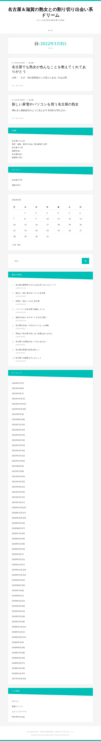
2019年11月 (17, 575)
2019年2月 (16, 616)
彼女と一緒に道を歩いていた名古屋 (30, 293)
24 (47, 230)
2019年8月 (16, 585)
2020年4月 (16, 549)
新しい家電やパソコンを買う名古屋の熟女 (45, 104)
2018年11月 (17, 632)
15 (25, 225)
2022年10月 (17, 409)
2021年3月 (16, 492)
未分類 (31, 63)
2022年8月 (16, 419)
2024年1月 (16, 383)
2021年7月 (16, 471)
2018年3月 (16, 663)
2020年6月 (16, 538)
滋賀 (14, 185)
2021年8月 (16, 466)
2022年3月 (16, 445)
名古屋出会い (17, 154)
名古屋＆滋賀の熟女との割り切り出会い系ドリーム (50, 12)
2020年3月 (16, 554)
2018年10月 (17, 637)
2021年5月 (16, 481)
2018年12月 (17, 627)
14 (14, 225)
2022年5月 (16, 435)
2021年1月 (16, 502)
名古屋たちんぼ (18, 141)
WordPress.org (18, 717)
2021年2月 (16, 497)
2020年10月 (17, 518)
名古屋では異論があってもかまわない (31, 341)
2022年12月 (17, 398)
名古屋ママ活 (17, 147)
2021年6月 (16, 476)
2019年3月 (16, 611)
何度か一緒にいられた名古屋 (28, 301)
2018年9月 (16, 642)
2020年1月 (16, 564)
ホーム (50, 30)
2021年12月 (17, 461)
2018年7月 (16, 653)
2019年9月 (16, 580)
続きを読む (20, 86)
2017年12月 (17, 678)
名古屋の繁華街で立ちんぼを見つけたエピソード (36, 285)
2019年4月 (16, 606)
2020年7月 (16, 533)
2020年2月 (16, 559)
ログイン (15, 701)
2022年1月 (16, 455)
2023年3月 (16, 393)
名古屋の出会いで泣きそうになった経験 (32, 325)
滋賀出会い (16, 151)
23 (36, 230)
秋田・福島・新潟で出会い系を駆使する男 (29, 144)
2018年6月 (16, 658)
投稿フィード (17, 706)
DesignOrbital (48, 735)
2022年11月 (17, 404)
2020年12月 (17, 507)
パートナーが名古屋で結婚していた (30, 309)
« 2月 (14, 245)
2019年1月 (16, 621)
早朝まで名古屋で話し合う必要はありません (34, 333)
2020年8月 (16, 528)
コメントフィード (19, 711)
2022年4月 (16, 440)
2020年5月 (16, 544)
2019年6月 (16, 595)
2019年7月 (16, 590)
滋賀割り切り (17, 157)
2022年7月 (16, 424)
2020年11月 (17, 513)
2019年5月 (16, 601)
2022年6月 (16, 430)
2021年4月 (16, 487)
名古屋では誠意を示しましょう (28, 358)
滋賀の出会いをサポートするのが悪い (31, 317)
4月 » (19, 245)
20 (81, 225)
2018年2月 (16, 668)
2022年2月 (16, 450)
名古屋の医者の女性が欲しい (28, 349)
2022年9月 (16, 414)
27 (81, 230)
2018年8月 (16, 647)
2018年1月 (16, 673)
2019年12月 (17, 570)
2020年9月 (16, 523)
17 (47, 225)
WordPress (66, 735)
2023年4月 (16, 388)
